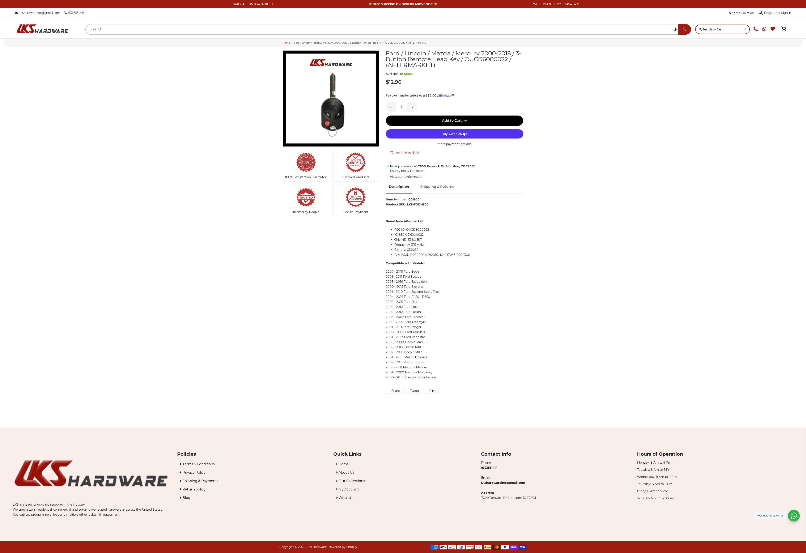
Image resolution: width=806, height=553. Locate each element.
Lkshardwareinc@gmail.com (39, 13)
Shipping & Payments (200, 481)
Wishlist (344, 498)
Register (770, 13)
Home (286, 42)
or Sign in (784, 13)
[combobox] (382, 29)
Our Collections (351, 481)
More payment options (454, 144)
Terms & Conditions (198, 464)
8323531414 (76, 13)
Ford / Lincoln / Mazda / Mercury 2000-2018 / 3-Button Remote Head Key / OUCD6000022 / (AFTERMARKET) (361, 42)
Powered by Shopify (342, 547)
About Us (346, 473)
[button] (675, 29)
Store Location (742, 13)
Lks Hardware (317, 547)
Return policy (193, 489)
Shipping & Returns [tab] (437, 187)
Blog (186, 498)
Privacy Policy (193, 473)
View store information (406, 177)
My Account (348, 489)
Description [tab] (399, 187)
